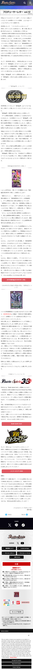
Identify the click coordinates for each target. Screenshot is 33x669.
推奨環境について (10, 548)
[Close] (28, 635)
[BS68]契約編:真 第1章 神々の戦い (16, 279)
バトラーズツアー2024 (16, 471)
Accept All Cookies (16, 660)
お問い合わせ (17, 557)
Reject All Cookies (16, 663)
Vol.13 (23, 514)
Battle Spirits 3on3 (16, 423)
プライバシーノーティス (24, 553)
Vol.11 (9, 514)
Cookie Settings (25, 548)
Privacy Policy (13, 657)
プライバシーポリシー (10, 553)
